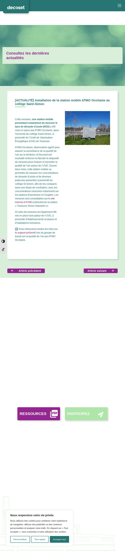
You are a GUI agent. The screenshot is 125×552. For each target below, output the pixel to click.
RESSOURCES (33, 413)
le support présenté (25, 232)
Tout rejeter (39, 539)
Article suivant (97, 270)
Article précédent (30, 270)
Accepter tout (59, 539)
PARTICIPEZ (78, 413)
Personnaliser (20, 539)
